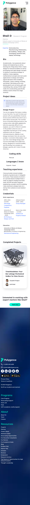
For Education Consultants (9, 438)
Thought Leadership (7, 463)
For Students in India (7, 442)
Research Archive (6, 457)
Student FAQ (5, 446)
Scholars (3, 450)
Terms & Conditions (6, 381)
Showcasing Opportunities (8, 435)
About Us (3, 415)
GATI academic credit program (10, 407)
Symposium (4, 455)
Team (2, 417)
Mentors (3, 429)
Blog (2, 444)
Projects (3, 427)
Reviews (3, 453)
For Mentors (4, 440)
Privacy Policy (5, 379)
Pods (2, 405)
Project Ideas (5, 431)
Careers (3, 419)
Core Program (5, 398)
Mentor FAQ (4, 448)
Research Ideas (5, 433)
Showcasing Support (7, 400)
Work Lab (4, 402)
